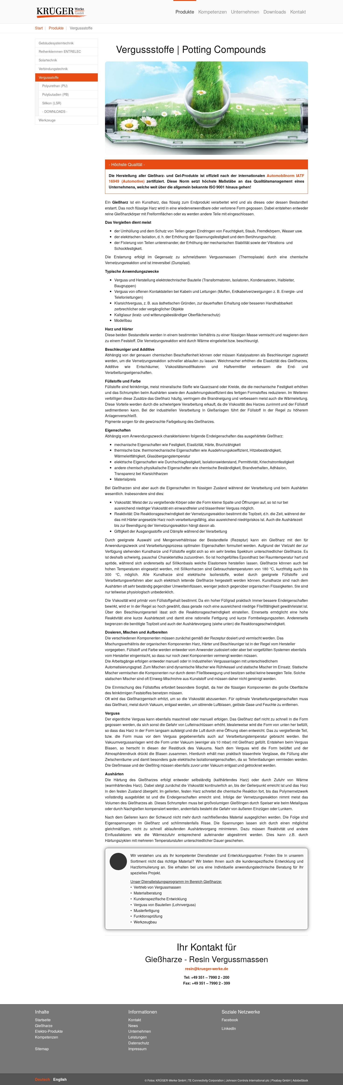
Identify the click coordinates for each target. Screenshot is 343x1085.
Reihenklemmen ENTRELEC (60, 51)
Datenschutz (138, 1043)
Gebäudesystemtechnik (56, 43)
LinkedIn (229, 1028)
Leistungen (137, 1037)
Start (39, 28)
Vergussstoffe (49, 77)
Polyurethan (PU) (55, 85)
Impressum (137, 1048)
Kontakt (298, 11)
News (133, 1025)
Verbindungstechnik (53, 68)
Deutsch (42, 1079)
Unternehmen (245, 11)
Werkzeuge (47, 120)
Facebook (230, 1019)
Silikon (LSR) (51, 103)
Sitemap (42, 1048)
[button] (116, 108)
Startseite (43, 1019)
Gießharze (43, 1025)
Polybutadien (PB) (55, 94)
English (60, 1079)
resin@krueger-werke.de (206, 968)
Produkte (184, 11)
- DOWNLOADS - (54, 111)
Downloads (274, 11)
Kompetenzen (212, 11)
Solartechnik (48, 60)
